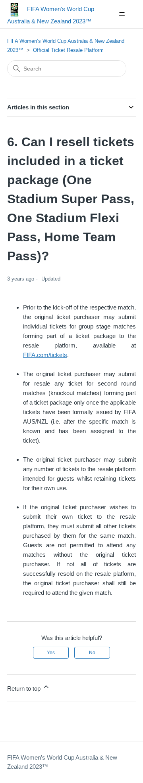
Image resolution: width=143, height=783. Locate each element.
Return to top (24, 688)
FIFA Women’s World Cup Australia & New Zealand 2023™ (62, 762)
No (92, 652)
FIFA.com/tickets (45, 354)
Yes (51, 652)
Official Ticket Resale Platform (68, 50)
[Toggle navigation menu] (122, 14)
